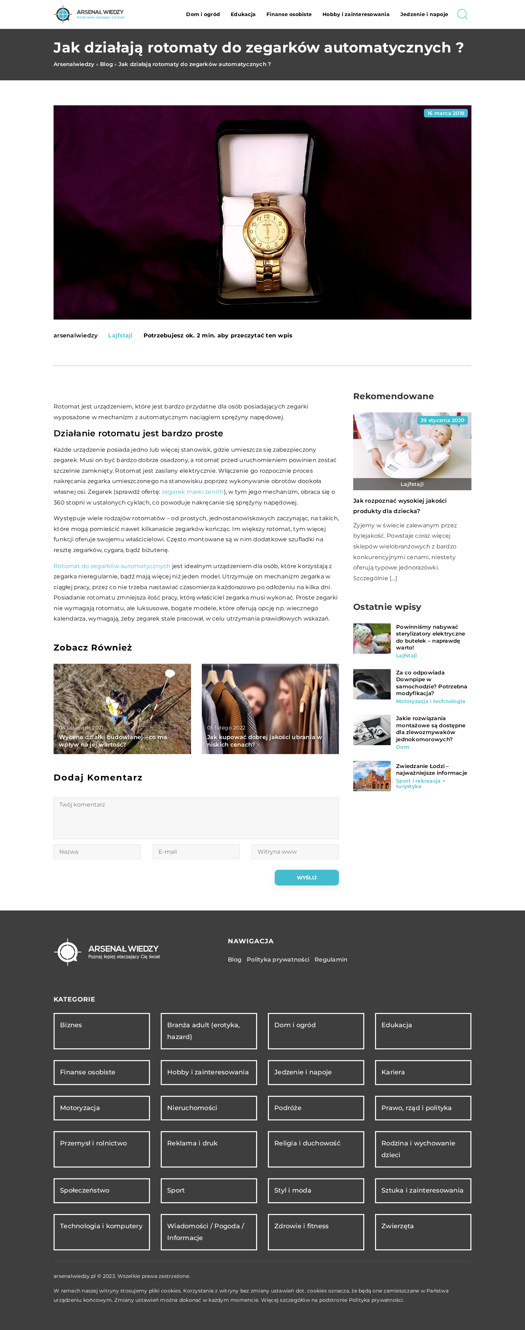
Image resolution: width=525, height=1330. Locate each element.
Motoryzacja (80, 1108)
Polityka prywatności (278, 959)
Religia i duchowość (307, 1143)
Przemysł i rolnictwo (93, 1143)
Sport (176, 1190)
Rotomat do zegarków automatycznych (112, 566)
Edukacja (243, 14)
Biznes (71, 1025)
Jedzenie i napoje (424, 14)
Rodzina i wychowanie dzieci (418, 1149)
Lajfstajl (120, 335)
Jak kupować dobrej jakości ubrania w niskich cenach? (264, 741)
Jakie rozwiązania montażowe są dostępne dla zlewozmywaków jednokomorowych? (430, 729)
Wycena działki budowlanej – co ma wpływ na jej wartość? (113, 741)
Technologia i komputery (101, 1226)
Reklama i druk (192, 1143)
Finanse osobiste (289, 14)
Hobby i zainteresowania (356, 14)
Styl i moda (292, 1190)
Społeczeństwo (84, 1190)
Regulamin (331, 959)
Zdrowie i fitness (301, 1226)
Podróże (287, 1108)
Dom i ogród (203, 14)
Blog (234, 959)
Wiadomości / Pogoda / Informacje (205, 1232)
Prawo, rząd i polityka (416, 1108)
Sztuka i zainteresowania (422, 1190)
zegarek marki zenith (193, 491)
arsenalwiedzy (76, 335)
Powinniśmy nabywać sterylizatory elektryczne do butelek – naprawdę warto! (430, 637)
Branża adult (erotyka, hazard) (203, 1031)
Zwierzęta (397, 1226)
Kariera (393, 1072)
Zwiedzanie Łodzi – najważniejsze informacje (431, 770)
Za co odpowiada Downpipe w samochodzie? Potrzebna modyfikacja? (432, 683)
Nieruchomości (192, 1108)
